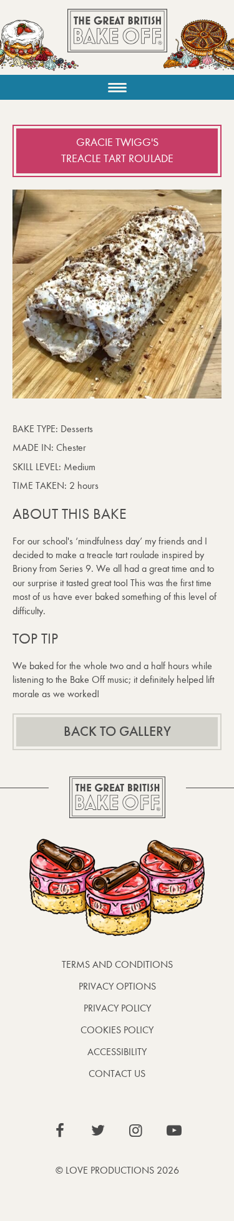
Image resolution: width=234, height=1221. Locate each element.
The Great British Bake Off (117, 41)
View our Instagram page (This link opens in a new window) (136, 1130)
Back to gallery (117, 731)
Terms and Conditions (117, 964)
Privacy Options (117, 986)
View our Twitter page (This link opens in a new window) (97, 1130)
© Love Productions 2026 (117, 1170)
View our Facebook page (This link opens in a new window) (59, 1130)
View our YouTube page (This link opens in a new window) (174, 1130)
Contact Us (117, 1073)
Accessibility (117, 1052)
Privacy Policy (117, 1008)
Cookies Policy (117, 1030)
